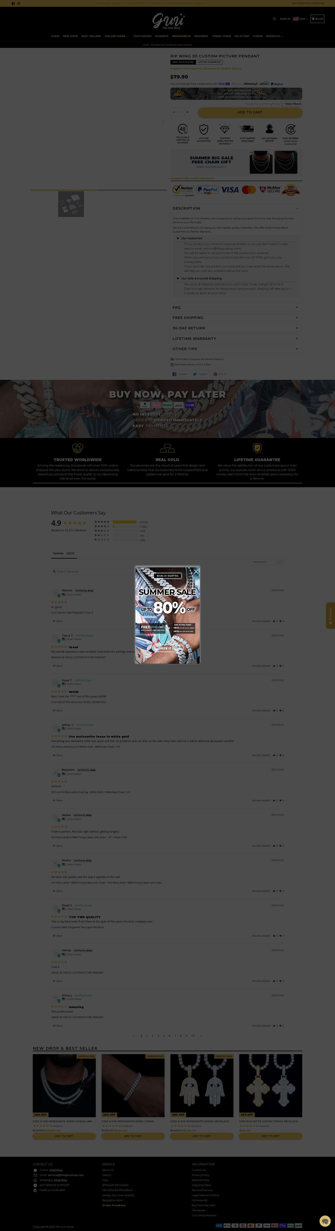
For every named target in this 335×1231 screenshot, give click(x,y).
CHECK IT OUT (167, 647)
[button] (325, 1221)
